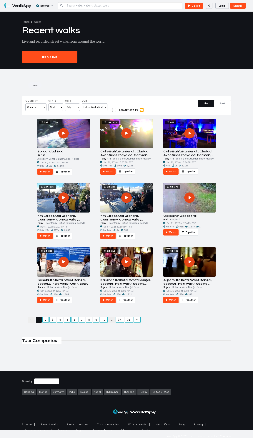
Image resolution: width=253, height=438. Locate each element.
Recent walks (49, 424)
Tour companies (108, 424)
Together (64, 171)
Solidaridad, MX (49, 151)
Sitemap (126, 430)
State (52, 100)
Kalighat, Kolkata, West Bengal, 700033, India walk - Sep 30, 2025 (125, 281)
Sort (85, 100)
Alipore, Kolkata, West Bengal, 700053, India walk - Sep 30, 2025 (187, 281)
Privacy (62, 430)
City (68, 100)
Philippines (112, 391)
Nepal (97, 391)
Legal (79, 430)
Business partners (36, 430)
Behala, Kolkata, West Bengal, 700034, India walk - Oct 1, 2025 (62, 281)
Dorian (41, 155)
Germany (58, 391)
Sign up (237, 5)
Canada (29, 391)
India (72, 391)
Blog (182, 424)
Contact (147, 430)
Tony (103, 158)
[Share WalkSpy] (209, 6)
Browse (44, 5)
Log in (222, 5)
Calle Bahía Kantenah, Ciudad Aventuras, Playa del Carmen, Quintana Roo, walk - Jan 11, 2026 (124, 153)
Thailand (129, 391)
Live (206, 103)
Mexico (84, 391)
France (43, 391)
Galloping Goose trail (180, 216)
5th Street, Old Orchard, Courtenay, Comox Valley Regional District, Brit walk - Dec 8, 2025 (62, 217)
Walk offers (163, 424)
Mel (165, 219)
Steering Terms (102, 430)
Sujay (103, 287)
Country (31, 100)
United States (161, 391)
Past (222, 103)
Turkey (143, 391)
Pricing (198, 424)
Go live (51, 57)
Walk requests (137, 424)
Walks (37, 22)
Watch (46, 171)
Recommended (77, 424)
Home (26, 22)
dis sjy (41, 287)
